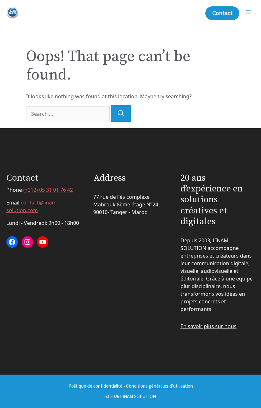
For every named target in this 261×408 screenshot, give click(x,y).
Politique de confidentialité (95, 386)
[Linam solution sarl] (12, 12)
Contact (222, 13)
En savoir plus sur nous (208, 326)
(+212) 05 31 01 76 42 (48, 189)
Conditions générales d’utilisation (159, 386)
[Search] (121, 113)
